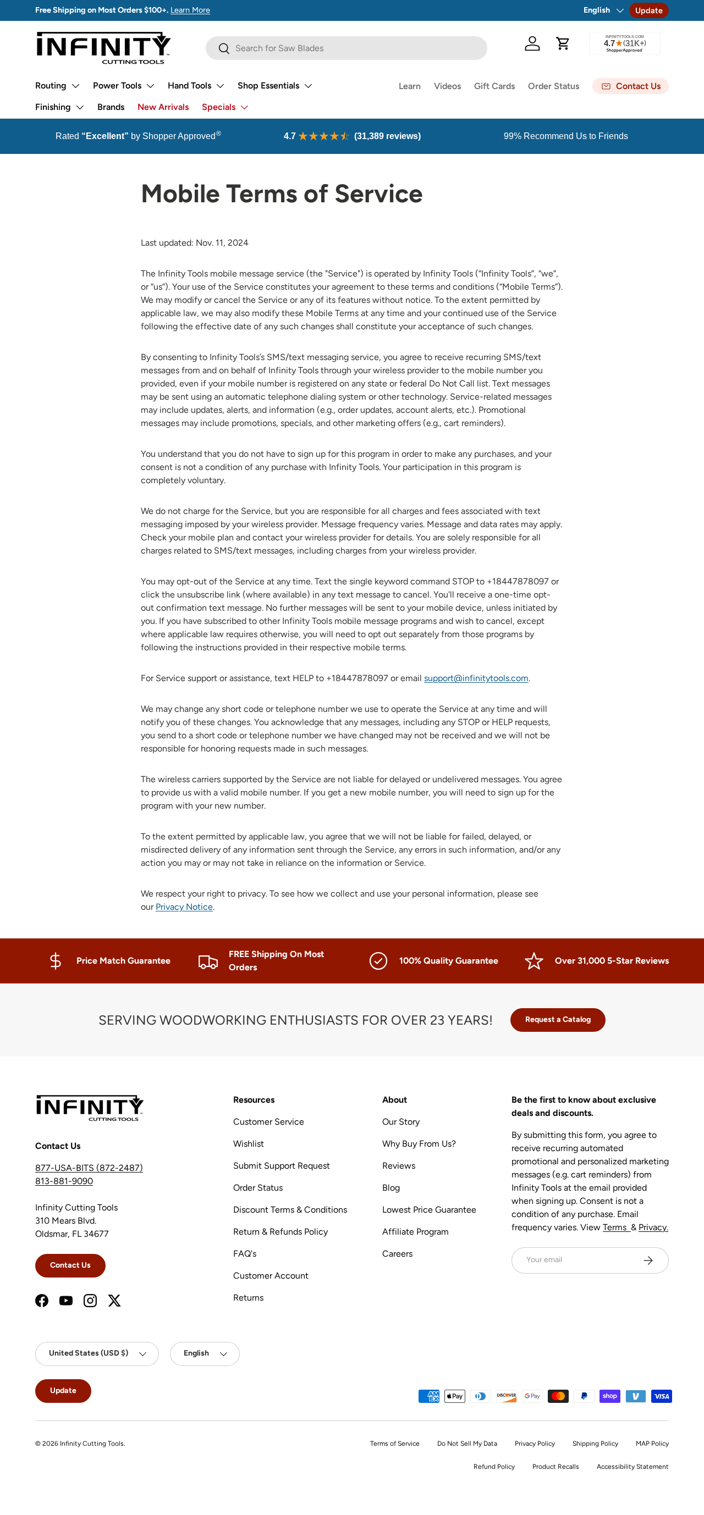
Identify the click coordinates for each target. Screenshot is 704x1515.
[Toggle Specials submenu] (244, 107)
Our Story (401, 1121)
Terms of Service (395, 1443)
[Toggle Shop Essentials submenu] (308, 85)
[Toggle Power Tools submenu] (150, 85)
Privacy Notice (184, 907)
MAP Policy (652, 1443)
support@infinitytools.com (476, 678)
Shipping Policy (595, 1443)
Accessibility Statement (633, 1466)
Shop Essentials (268, 85)
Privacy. (653, 1227)
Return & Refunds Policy (280, 1231)
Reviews (398, 1165)
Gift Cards (494, 86)
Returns (248, 1297)
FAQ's (244, 1253)
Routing (51, 85)
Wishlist (248, 1143)
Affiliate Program (415, 1231)
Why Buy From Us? (419, 1143)
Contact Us (70, 1265)
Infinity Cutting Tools (92, 1443)
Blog (391, 1187)
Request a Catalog (558, 1019)
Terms (617, 1227)
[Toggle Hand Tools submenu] (220, 85)
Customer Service (268, 1121)
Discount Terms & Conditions (290, 1209)
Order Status (553, 86)
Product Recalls (555, 1466)
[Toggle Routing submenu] (75, 85)
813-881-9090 (64, 1181)
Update (649, 10)
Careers (397, 1253)
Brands (110, 107)
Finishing (53, 107)
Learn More (190, 10)
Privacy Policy (535, 1443)
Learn (410, 86)
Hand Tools (189, 85)
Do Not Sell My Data (467, 1443)
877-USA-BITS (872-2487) (89, 1168)
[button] (563, 43)
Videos (447, 86)
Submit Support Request (281, 1165)
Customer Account (271, 1275)
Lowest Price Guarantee (429, 1209)
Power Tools (117, 85)
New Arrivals (163, 107)
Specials (218, 107)
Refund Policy (494, 1466)
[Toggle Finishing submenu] (79, 107)
